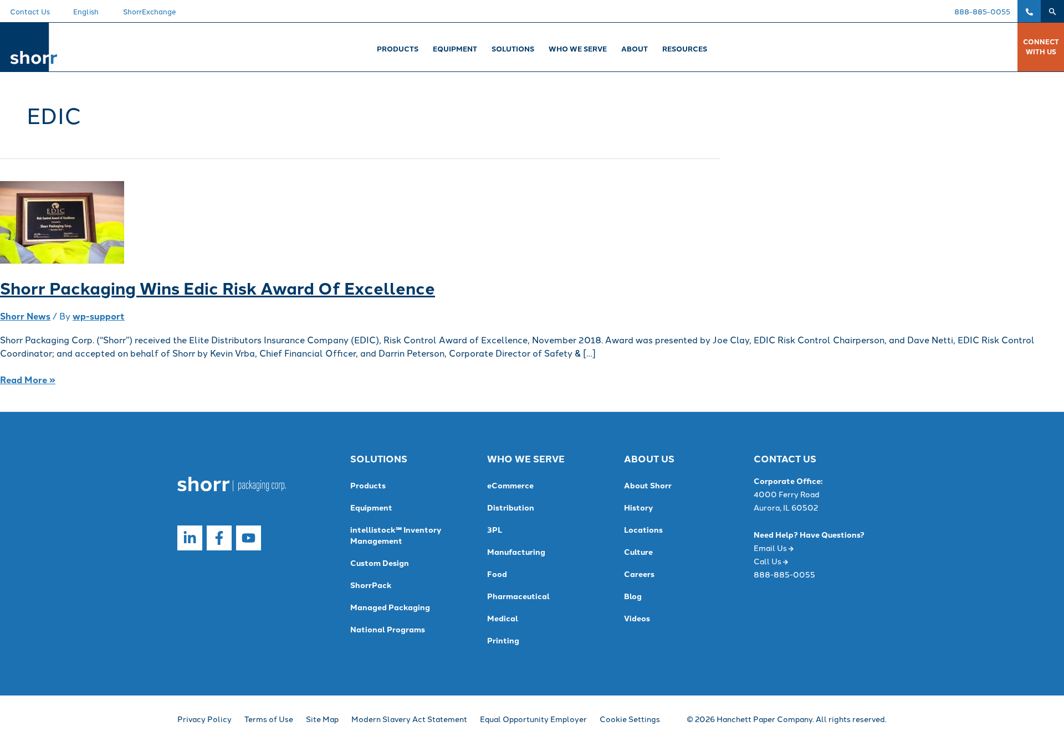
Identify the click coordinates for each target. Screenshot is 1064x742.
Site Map (322, 718)
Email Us (771, 547)
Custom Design (379, 562)
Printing (503, 640)
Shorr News (25, 316)
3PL (494, 529)
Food (497, 573)
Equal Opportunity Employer (533, 718)
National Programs (387, 629)
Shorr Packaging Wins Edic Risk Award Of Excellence (217, 287)
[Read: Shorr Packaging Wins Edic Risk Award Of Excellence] (62, 221)
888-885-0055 (982, 11)
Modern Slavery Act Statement (409, 718)
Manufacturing (516, 551)
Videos (637, 618)
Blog (633, 595)
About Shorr (648, 485)
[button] (1052, 11)
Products (368, 485)
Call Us (768, 560)
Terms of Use (268, 718)
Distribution (510, 507)
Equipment (371, 507)
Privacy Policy (204, 718)
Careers (639, 573)
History (638, 507)
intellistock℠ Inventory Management (395, 535)
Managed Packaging (390, 606)
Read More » (27, 379)
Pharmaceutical (518, 595)
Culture (638, 551)
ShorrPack (371, 584)
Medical (502, 618)
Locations (643, 529)
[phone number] (1029, 11)
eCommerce (510, 485)
